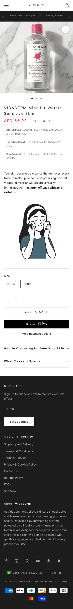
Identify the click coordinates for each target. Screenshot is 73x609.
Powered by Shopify (54, 581)
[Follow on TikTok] (48, 561)
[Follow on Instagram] (17, 561)
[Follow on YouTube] (38, 561)
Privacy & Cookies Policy (20, 464)
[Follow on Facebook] (6, 561)
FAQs (7, 484)
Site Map (10, 491)
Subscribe (19, 421)
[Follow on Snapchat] (59, 561)
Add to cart (36, 311)
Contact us (11, 471)
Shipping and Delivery (18, 444)
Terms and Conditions (18, 451)
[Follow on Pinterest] (27, 561)
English (57, 572)
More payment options (37, 333)
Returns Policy (13, 477)
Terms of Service (15, 457)
